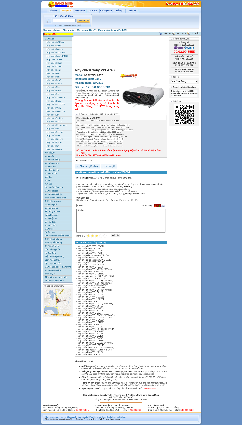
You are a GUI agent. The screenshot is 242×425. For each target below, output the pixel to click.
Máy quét (49, 229)
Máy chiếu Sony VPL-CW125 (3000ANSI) (96, 315)
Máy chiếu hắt (52, 146)
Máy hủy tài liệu (52, 170)
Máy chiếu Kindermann (56, 125)
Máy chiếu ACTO (53, 108)
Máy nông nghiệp (53, 270)
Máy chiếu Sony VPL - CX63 (90, 267)
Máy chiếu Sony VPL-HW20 (90, 253)
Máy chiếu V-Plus (54, 149)
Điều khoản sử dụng (97, 417)
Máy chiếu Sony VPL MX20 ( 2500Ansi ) (95, 269)
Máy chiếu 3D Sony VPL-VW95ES (93, 285)
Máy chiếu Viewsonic (55, 53)
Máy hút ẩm (50, 167)
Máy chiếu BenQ (53, 80)
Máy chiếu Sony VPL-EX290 (90, 258)
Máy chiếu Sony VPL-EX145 (90, 271)
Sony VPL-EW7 (93, 75)
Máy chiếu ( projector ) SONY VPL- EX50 (96, 276)
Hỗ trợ (119, 11)
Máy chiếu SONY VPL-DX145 (91, 345)
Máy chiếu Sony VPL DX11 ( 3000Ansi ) (95, 304)
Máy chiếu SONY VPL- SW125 (91, 278)
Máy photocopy (52, 163)
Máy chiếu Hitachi (54, 63)
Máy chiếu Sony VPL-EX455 (90, 306)
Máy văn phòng (51, 30)
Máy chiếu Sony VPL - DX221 (91, 299)
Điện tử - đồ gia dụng (54, 256)
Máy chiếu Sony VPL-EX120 (90, 292)
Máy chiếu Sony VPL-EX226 (90, 334)
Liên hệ (132, 11)
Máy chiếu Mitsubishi (55, 111)
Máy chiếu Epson (54, 142)
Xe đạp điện (50, 253)
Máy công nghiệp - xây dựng (58, 267)
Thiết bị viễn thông (53, 243)
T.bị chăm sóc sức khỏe (56, 277)
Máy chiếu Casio (53, 101)
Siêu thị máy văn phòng (54, 419)
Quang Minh (69, 419)
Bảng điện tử (51, 218)
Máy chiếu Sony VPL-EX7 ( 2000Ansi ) (95, 290)
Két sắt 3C (50, 153)
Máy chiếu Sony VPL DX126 (90, 294)
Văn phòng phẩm (52, 249)
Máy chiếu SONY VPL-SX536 (91, 264)
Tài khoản (194, 33)
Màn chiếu (49, 156)
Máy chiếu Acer (53, 73)
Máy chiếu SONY (86, 30)
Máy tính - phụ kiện (53, 194)
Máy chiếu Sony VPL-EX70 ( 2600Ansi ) (95, 283)
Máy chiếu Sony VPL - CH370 (91, 322)
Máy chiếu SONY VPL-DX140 (91, 262)
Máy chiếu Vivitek (54, 122)
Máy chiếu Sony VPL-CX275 (90, 301)
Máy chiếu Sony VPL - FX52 (90, 248)
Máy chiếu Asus (53, 77)
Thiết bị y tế (50, 274)
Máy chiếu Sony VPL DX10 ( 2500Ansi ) (95, 281)
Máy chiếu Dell (53, 135)
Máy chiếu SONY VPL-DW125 (91, 246)
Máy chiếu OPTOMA (55, 42)
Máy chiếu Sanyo (54, 66)
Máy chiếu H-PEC (54, 91)
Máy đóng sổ (51, 205)
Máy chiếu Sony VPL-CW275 (91, 308)
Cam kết (93, 11)
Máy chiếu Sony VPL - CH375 (91, 340)
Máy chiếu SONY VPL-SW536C (92, 287)
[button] (87, 166)
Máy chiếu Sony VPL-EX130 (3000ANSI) (96, 329)
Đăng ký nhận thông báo (184, 87)
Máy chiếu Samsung (55, 97)
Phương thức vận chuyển (55, 417)
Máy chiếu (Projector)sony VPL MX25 (94, 260)
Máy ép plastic (51, 191)
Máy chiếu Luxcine (54, 139)
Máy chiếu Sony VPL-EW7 (112, 30)
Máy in (48, 180)
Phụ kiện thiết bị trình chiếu (57, 236)
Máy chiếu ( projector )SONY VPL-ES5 (95, 350)
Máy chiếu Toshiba (54, 118)
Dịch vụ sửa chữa (53, 263)
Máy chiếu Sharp (54, 70)
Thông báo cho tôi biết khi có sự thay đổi (184, 93)
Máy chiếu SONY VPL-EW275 (91, 331)
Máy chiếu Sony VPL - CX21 (90, 251)
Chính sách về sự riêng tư (77, 417)
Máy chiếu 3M (52, 115)
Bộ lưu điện (50, 222)
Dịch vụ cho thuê (52, 260)
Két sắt (48, 184)
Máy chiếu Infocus (54, 49)
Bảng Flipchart (51, 215)
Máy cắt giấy (51, 225)
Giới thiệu (53, 11)
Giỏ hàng (167, 33)
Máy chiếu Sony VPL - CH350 (91, 274)
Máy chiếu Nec (53, 87)
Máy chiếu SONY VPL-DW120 (91, 320)
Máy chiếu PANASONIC (57, 56)
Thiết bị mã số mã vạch (55, 198)
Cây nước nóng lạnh (54, 187)
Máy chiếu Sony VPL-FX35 (90, 324)
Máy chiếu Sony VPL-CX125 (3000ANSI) (96, 343)
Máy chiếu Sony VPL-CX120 (90, 327)
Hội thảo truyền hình (54, 281)
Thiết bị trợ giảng (53, 201)
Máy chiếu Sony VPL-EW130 (90, 336)
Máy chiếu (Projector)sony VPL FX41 (94, 255)
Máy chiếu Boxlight (54, 132)
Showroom (80, 11)
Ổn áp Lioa (50, 232)
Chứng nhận (106, 11)
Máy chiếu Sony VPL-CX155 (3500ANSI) (96, 347)
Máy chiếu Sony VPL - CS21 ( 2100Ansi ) (96, 317)
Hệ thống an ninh (52, 211)
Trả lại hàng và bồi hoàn (116, 417)
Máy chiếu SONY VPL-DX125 (91, 297)
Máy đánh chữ (51, 208)
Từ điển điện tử (52, 246)
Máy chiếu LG (52, 129)
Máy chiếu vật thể (54, 46)
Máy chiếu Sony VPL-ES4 (89, 354)
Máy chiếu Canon (54, 84)
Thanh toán (180, 33)
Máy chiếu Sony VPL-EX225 (90, 352)
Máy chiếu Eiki (52, 94)
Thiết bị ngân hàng (53, 239)
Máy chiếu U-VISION (55, 104)
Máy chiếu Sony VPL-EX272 (90, 310)
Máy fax (48, 177)
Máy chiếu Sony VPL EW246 (90, 338)
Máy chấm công (52, 160)
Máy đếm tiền (51, 173)
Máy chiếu (68, 30)
